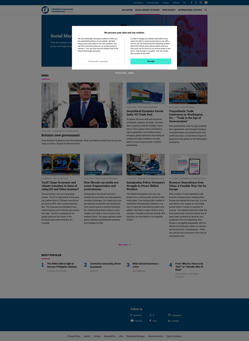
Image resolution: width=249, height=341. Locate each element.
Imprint (131, 73)
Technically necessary (98, 61)
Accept (150, 61)
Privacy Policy (120, 73)
